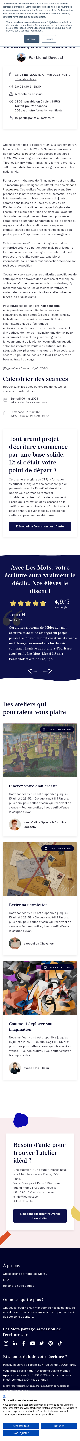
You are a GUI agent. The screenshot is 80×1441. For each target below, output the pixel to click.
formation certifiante (49, 110)
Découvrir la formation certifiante (40, 526)
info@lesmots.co (27, 1196)
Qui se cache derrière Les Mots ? (25, 1273)
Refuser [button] (49, 38)
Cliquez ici (10, 1307)
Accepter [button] (31, 38)
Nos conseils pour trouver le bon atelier (40, 1216)
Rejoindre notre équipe (18, 1285)
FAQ (6, 1279)
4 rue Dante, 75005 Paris (58, 1364)
